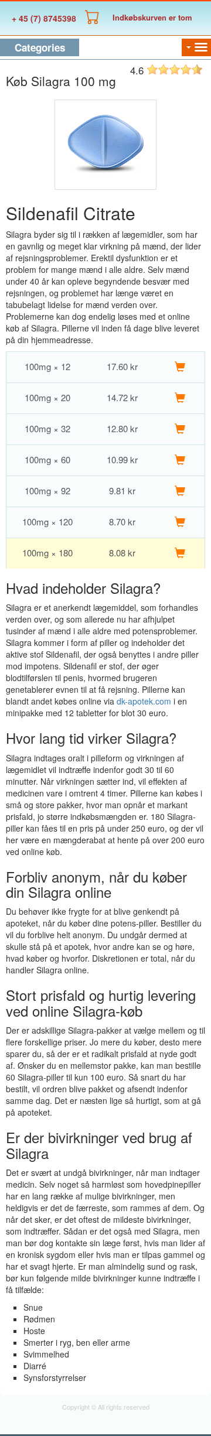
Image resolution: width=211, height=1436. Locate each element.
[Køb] (180, 366)
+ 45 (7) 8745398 (44, 18)
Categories (40, 47)
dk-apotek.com (144, 701)
